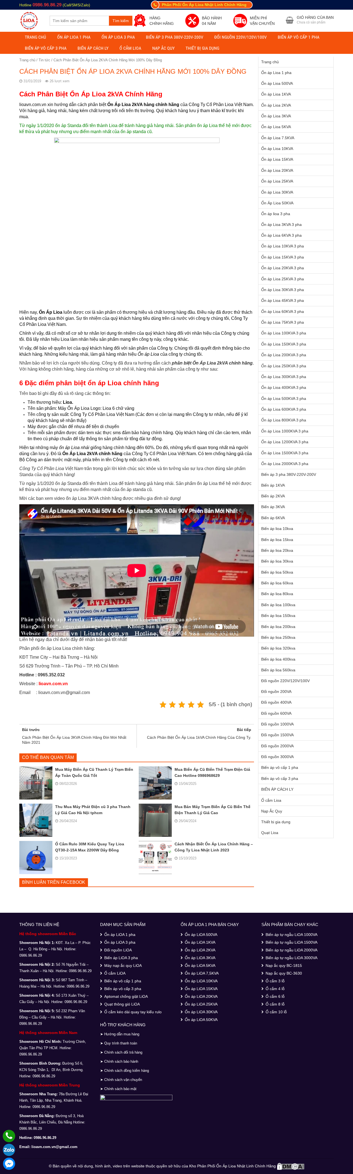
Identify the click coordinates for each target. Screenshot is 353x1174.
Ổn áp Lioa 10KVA (277, 148)
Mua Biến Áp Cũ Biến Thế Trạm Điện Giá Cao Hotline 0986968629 (212, 772)
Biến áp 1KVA (273, 485)
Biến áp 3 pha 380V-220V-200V (174, 37)
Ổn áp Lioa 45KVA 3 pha (282, 300)
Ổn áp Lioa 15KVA (277, 159)
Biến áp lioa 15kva (277, 539)
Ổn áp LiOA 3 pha (119, 942)
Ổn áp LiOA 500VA (201, 934)
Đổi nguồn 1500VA (277, 735)
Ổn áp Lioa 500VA (277, 83)
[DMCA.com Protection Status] (290, 1166)
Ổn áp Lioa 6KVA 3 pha (281, 235)
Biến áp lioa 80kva (277, 594)
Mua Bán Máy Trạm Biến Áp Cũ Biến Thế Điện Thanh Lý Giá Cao (212, 809)
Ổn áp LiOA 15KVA (201, 988)
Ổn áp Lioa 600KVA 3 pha (283, 409)
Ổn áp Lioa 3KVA (276, 116)
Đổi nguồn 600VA (276, 713)
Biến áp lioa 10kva (277, 528)
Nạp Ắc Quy (163, 48)
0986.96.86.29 (47, 4)
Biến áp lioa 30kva (277, 561)
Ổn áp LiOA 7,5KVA (202, 973)
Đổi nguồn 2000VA (277, 746)
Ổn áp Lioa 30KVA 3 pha (282, 289)
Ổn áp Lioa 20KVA (277, 170)
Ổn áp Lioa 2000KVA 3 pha (284, 463)
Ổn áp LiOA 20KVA (201, 996)
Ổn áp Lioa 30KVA (277, 192)
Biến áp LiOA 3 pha (121, 958)
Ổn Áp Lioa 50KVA (277, 203)
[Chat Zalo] (9, 1150)
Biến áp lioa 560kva (278, 670)
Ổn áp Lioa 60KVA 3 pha (282, 311)
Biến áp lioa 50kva (277, 572)
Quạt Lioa (269, 832)
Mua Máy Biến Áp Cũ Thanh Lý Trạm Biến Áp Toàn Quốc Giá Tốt (94, 772)
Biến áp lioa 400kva (278, 659)
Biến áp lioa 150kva (278, 615)
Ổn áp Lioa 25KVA (277, 181)
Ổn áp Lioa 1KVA (276, 94)
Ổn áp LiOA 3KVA (200, 958)
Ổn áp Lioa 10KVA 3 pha (282, 246)
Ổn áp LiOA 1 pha (119, 934)
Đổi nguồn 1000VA (277, 724)
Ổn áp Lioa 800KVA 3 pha (283, 420)
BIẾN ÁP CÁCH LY (92, 48)
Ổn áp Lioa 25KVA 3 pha (282, 279)
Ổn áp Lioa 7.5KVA (277, 138)
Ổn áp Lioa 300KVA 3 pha (283, 376)
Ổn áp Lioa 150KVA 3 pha (283, 344)
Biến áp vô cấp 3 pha (45, 48)
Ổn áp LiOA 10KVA (201, 981)
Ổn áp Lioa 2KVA (276, 105)
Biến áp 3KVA (273, 507)
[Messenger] (9, 1163)
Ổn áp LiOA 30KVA (201, 1012)
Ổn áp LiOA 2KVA (200, 950)
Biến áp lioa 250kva (278, 637)
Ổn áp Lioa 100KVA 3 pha (283, 333)
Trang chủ (35, 37)
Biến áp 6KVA (273, 518)
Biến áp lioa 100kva (278, 605)
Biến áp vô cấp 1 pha (298, 37)
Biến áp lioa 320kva (278, 648)
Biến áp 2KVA (273, 496)
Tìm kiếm (121, 21)
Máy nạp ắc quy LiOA (123, 965)
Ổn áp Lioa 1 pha (73, 37)
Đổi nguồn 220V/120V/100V (240, 37)
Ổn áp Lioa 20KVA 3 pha (282, 268)
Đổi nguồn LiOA (118, 950)
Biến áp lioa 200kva (278, 626)
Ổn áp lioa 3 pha (118, 37)
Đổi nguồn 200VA (276, 691)
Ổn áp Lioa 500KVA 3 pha (283, 398)
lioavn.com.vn (53, 683)
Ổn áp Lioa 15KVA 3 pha (282, 257)
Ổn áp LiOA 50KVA (201, 1019)
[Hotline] (9, 1136)
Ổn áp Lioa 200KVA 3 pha (283, 355)
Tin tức (44, 60)
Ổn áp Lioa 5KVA (276, 127)
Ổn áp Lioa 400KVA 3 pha (283, 387)
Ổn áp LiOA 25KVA (201, 1004)
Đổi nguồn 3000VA (277, 756)
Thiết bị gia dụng (202, 48)
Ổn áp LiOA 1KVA (200, 942)
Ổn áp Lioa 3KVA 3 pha (281, 224)
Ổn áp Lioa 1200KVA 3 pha (284, 442)
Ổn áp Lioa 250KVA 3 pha (283, 366)
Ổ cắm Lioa (130, 48)
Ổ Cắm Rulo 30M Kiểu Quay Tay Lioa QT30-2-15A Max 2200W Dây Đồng (89, 847)
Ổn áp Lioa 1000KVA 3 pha (284, 431)
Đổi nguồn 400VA (276, 702)
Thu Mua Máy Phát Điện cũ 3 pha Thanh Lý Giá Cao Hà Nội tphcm (92, 809)
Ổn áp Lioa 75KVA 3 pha (282, 322)
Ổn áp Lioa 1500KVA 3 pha (284, 453)
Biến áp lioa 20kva (277, 550)
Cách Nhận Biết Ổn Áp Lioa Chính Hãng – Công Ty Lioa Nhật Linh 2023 (214, 847)
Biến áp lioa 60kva (277, 583)
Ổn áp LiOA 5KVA (200, 965)
